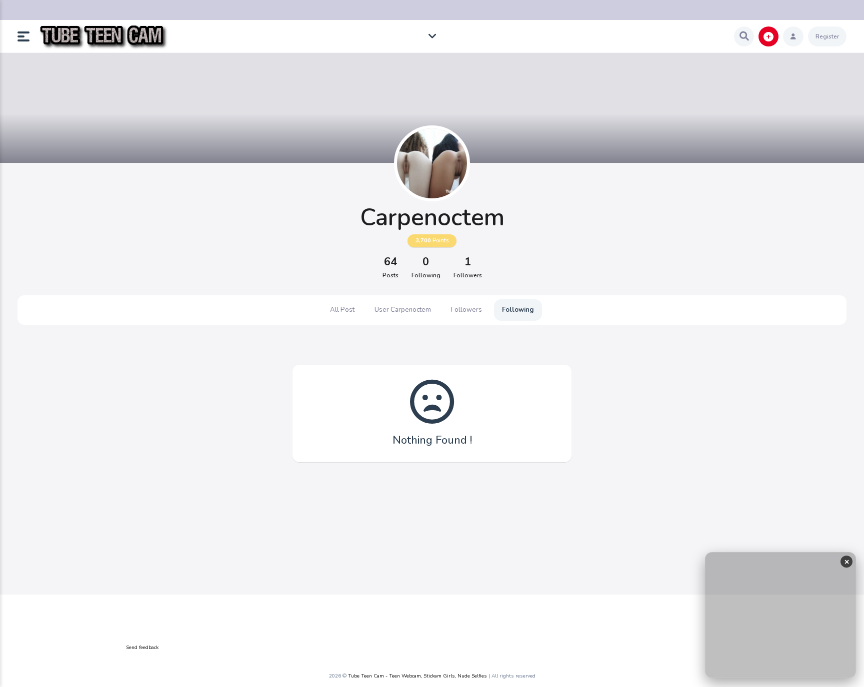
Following (518, 309)
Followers (466, 309)
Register (827, 36)
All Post (342, 309)
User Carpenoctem (402, 309)
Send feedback (142, 647)
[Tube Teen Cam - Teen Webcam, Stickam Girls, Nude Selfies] (103, 36)
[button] (28, 36)
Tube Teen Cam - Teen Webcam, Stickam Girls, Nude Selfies (417, 676)
